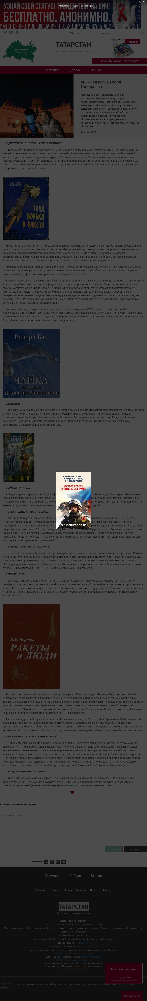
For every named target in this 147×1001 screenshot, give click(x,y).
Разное (107, 890)
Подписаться (124, 977)
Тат (78, 33)
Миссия (68, 890)
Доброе (75, 69)
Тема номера (132, 996)
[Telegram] (16, 33)
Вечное (96, 69)
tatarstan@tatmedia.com (87, 946)
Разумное (52, 69)
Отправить (135, 849)
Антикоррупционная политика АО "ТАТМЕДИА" (73, 953)
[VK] (5, 33)
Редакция (55, 890)
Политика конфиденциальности (73, 969)
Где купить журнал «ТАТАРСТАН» (119, 60)
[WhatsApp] (58, 862)
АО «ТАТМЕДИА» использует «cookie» (73, 960)
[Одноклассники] (53, 862)
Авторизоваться (114, 849)
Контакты (81, 890)
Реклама (40, 890)
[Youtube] (11, 33)
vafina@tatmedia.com (91, 956)
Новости (94, 890)
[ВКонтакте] (47, 862)
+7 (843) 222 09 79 (82, 942)
